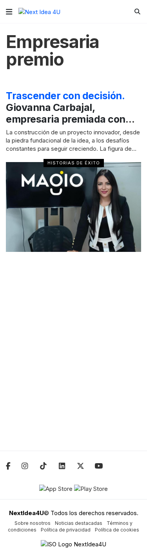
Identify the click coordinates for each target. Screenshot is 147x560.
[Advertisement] (73, 356)
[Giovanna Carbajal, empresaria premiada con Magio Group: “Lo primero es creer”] (73, 207)
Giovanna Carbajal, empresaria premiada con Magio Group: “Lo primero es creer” (73, 119)
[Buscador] (137, 11)
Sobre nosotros (33, 523)
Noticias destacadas (78, 523)
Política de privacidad (66, 530)
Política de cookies (117, 530)
